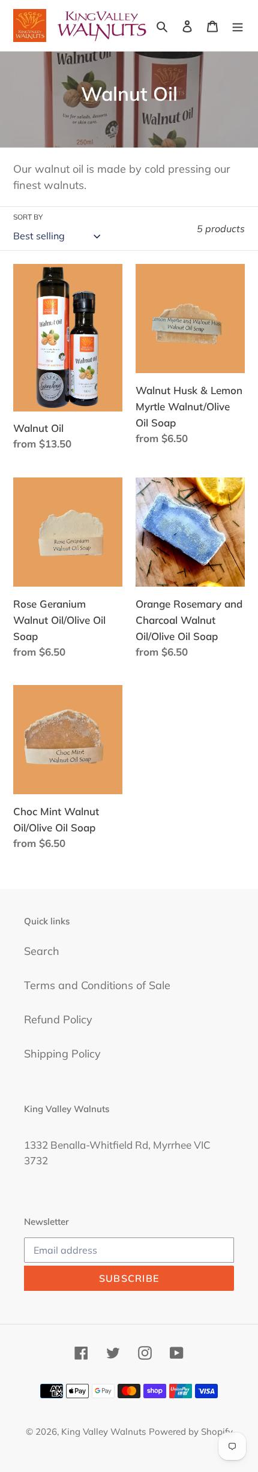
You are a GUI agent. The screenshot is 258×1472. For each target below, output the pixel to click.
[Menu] (237, 25)
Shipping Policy (62, 1054)
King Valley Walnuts (103, 1431)
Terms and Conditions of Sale (97, 985)
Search (41, 951)
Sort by (28, 216)
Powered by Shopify (191, 1431)
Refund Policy (58, 1019)
